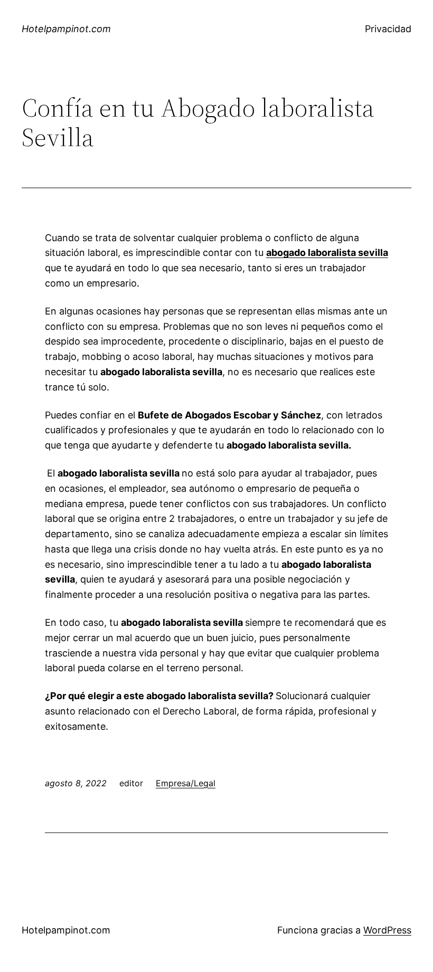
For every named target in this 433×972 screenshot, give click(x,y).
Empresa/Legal (185, 783)
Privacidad (388, 28)
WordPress (387, 930)
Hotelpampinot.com (66, 28)
